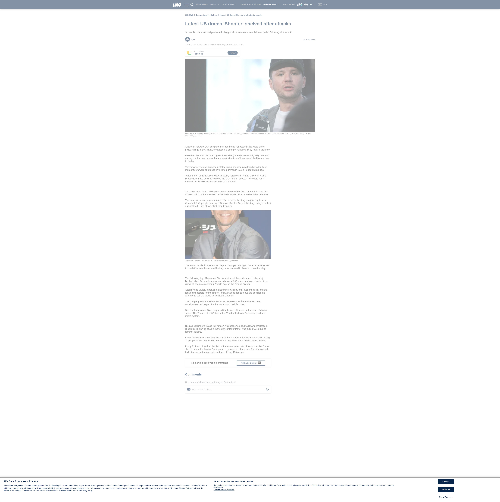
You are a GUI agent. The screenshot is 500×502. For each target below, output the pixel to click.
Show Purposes (445, 497)
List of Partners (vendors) (224, 490)
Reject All (446, 489)
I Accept (445, 482)
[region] (250, 489)
